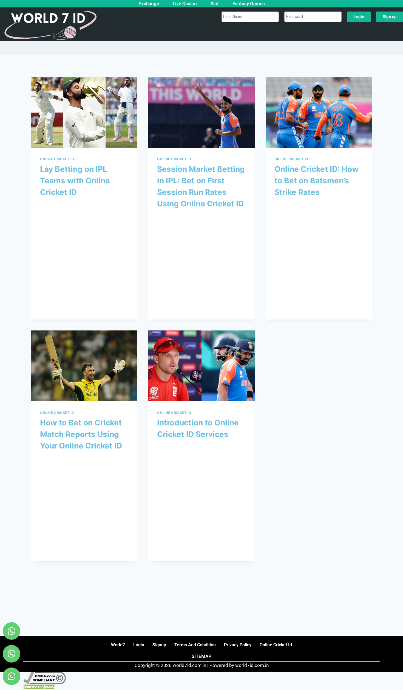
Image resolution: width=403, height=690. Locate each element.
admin (51, 204)
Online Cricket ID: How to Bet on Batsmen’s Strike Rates (316, 180)
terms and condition (195, 644)
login (138, 644)
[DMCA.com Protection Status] (201, 687)
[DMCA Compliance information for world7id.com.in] (201, 678)
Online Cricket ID (57, 159)
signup (159, 644)
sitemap (201, 656)
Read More (54, 295)
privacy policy (237, 644)
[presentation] (84, 112)
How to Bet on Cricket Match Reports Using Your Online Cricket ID (81, 434)
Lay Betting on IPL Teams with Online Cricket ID (75, 180)
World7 (118, 644)
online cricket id (276, 644)
